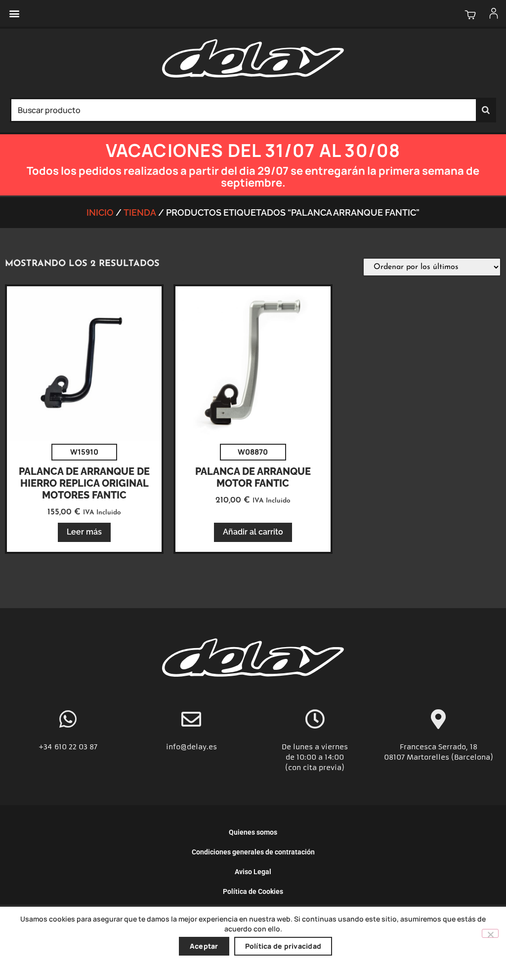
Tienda (140, 212)
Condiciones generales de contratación (253, 852)
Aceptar (204, 946)
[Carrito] (470, 14)
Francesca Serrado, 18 (438, 746)
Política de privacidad (283, 946)
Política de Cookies (253, 891)
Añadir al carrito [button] (253, 532)
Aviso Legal (253, 872)
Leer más (84, 532)
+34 (46, 746)
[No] (490, 933)
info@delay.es (191, 746)
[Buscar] (486, 110)
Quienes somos (253, 832)
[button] (14, 13)
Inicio (100, 212)
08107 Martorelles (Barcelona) (438, 757)
